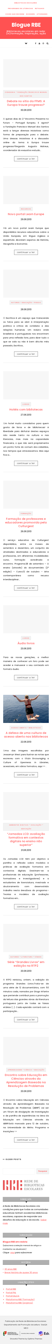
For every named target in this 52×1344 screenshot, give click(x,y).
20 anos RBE (11, 1269)
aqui (12, 1252)
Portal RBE (11, 1289)
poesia (37, 302)
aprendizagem (15, 1070)
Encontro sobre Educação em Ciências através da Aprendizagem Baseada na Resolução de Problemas (26, 1080)
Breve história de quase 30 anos (21, 1272)
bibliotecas (35, 728)
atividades (42, 14)
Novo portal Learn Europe (26, 214)
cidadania (10, 92)
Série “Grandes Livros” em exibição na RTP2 (26, 964)
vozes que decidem (14, 14)
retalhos (39, 8)
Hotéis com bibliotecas (26, 409)
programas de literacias (20, 8)
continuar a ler (26, 158)
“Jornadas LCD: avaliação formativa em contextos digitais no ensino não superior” (26, 839)
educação (27, 302)
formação (26, 513)
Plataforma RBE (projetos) (19, 1302)
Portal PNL (11, 1292)
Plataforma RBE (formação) (20, 1299)
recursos (26, 209)
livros (26, 404)
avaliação (36, 825)
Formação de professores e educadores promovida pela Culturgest (26, 522)
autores (15, 302)
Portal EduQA (12, 1295)
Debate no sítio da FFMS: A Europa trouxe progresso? (26, 103)
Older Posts (13, 1159)
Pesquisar (42, 1171)
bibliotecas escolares (25, 3)
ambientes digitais (19, 825)
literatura (27, 957)
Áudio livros (26, 643)
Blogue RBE (26, 25)
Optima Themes (35, 1338)
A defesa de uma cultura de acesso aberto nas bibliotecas (26, 735)
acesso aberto (19, 728)
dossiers (30, 14)
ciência (28, 1070)
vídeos (38, 957)
